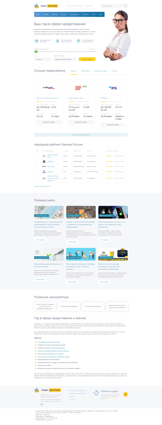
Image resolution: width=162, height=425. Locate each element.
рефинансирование (58, 348)
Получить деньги (87, 59)
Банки (101, 14)
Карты (38, 14)
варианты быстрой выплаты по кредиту (51, 354)
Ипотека (55, 14)
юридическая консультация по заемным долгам (53, 357)
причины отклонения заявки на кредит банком (53, 351)
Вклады (46, 14)
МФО (93, 14)
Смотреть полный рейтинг (42, 186)
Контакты (71, 396)
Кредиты (64, 14)
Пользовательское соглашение (77, 393)
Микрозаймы (74, 14)
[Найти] (126, 6)
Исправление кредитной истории (49, 342)
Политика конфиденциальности (75, 6)
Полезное (85, 14)
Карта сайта (89, 6)
